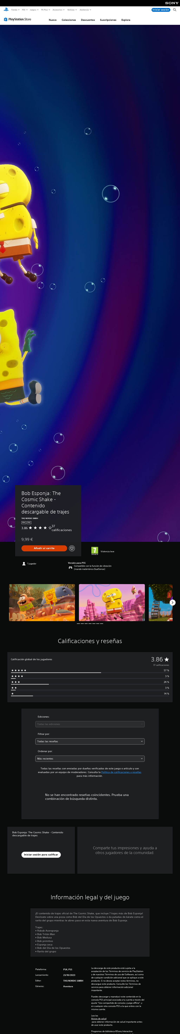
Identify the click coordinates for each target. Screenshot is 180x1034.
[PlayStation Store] (18, 19)
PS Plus (44, 9)
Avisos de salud (98, 1018)
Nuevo (53, 19)
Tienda (14, 9)
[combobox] (90, 724)
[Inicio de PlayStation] (6, 9)
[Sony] (172, 5)
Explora (125, 19)
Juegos (33, 9)
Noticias (71, 9)
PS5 (23, 9)
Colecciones (69, 19)
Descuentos (88, 19)
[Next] (173, 603)
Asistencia (84, 9)
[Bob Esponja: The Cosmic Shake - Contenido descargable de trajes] (42, 602)
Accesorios (57, 9)
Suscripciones (108, 19)
